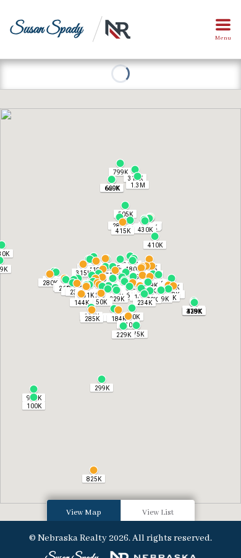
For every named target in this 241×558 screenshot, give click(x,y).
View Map (83, 512)
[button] (123, 330)
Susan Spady (46, 29)
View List (158, 512)
